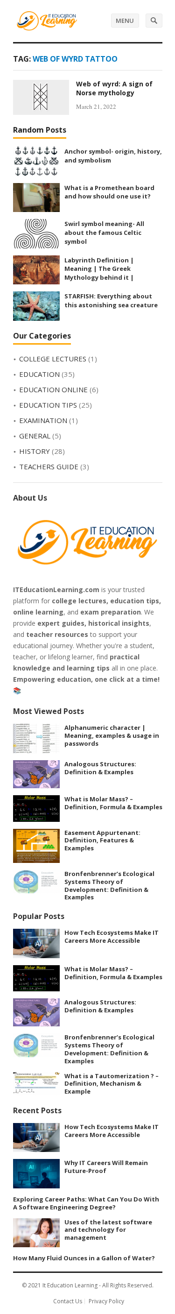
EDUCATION (39, 374)
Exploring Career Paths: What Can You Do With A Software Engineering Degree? (86, 1203)
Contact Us (67, 1301)
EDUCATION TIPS (48, 405)
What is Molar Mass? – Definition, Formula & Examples (113, 803)
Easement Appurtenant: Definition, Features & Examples (102, 840)
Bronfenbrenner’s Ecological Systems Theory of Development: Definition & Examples (109, 885)
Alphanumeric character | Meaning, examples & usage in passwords (111, 735)
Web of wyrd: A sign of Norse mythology (114, 88)
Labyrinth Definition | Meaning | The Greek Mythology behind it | (99, 269)
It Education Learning (70, 1285)
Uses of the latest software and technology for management (108, 1230)
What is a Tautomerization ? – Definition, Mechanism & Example (111, 1084)
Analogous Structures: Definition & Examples (100, 768)
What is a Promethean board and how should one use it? (109, 192)
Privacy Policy (106, 1301)
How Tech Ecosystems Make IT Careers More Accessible (111, 936)
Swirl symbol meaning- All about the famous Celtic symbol (104, 232)
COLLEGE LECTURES (52, 358)
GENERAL (34, 435)
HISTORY (34, 451)
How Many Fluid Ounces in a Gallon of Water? (84, 1258)
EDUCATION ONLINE (53, 389)
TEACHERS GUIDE (48, 466)
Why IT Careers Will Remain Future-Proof (106, 1167)
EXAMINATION (43, 420)
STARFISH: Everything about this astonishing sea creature (111, 300)
